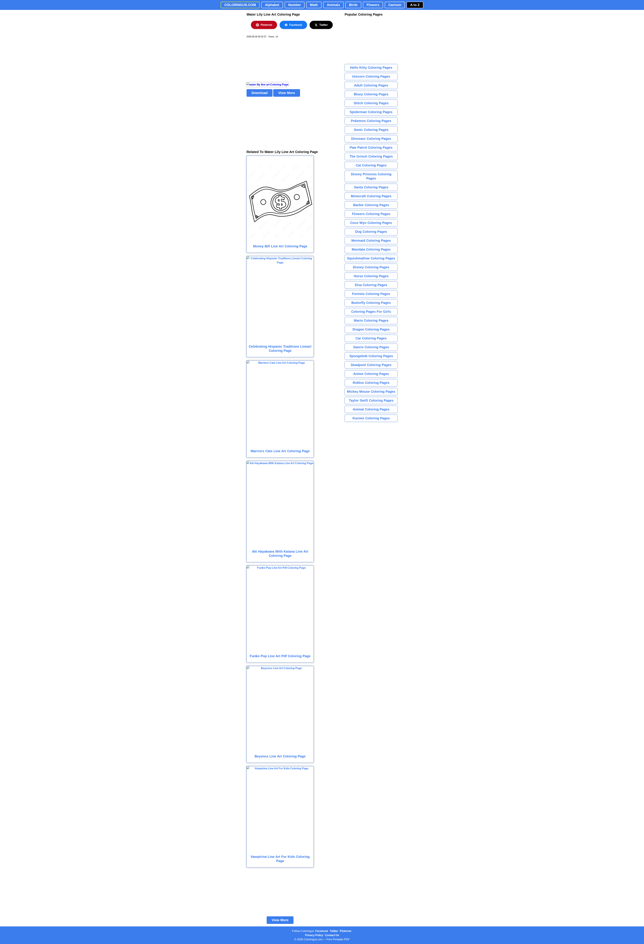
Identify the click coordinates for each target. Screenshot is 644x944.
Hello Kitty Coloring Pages (371, 67)
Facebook (295, 24)
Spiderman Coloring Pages (371, 112)
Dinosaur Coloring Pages (371, 138)
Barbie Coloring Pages (371, 205)
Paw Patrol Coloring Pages (371, 147)
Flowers (373, 5)
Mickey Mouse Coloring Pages (371, 391)
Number (294, 5)
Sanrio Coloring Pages (371, 347)
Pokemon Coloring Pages (371, 121)
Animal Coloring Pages (371, 409)
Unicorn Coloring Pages (371, 76)
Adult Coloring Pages (371, 85)
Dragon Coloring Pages (371, 329)
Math (314, 5)
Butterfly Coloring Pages (371, 303)
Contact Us (332, 935)
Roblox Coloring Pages (371, 383)
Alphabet (272, 5)
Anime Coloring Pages (371, 374)
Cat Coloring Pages (371, 165)
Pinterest (266, 24)
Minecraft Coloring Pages (371, 196)
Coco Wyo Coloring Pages (371, 223)
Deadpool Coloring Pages (371, 365)
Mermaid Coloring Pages (371, 240)
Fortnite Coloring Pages (371, 294)
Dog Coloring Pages (371, 231)
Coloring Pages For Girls (371, 311)
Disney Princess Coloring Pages (371, 176)
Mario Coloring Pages (371, 320)
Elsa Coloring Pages (371, 285)
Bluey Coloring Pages (371, 94)
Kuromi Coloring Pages (371, 418)
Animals (333, 5)
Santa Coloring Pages (371, 187)
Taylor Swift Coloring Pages (371, 400)
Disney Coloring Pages (371, 267)
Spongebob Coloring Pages (371, 356)
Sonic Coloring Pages (371, 130)
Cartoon (394, 5)
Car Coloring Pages (371, 338)
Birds (353, 5)
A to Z (415, 5)
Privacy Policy (314, 935)
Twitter (323, 24)
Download (259, 93)
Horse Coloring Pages (371, 276)
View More (286, 93)
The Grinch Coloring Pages (371, 156)
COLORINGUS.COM (240, 5)
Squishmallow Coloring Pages (371, 258)
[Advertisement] (272, 60)
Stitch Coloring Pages (371, 103)
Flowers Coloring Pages (371, 214)
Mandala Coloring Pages (371, 249)
